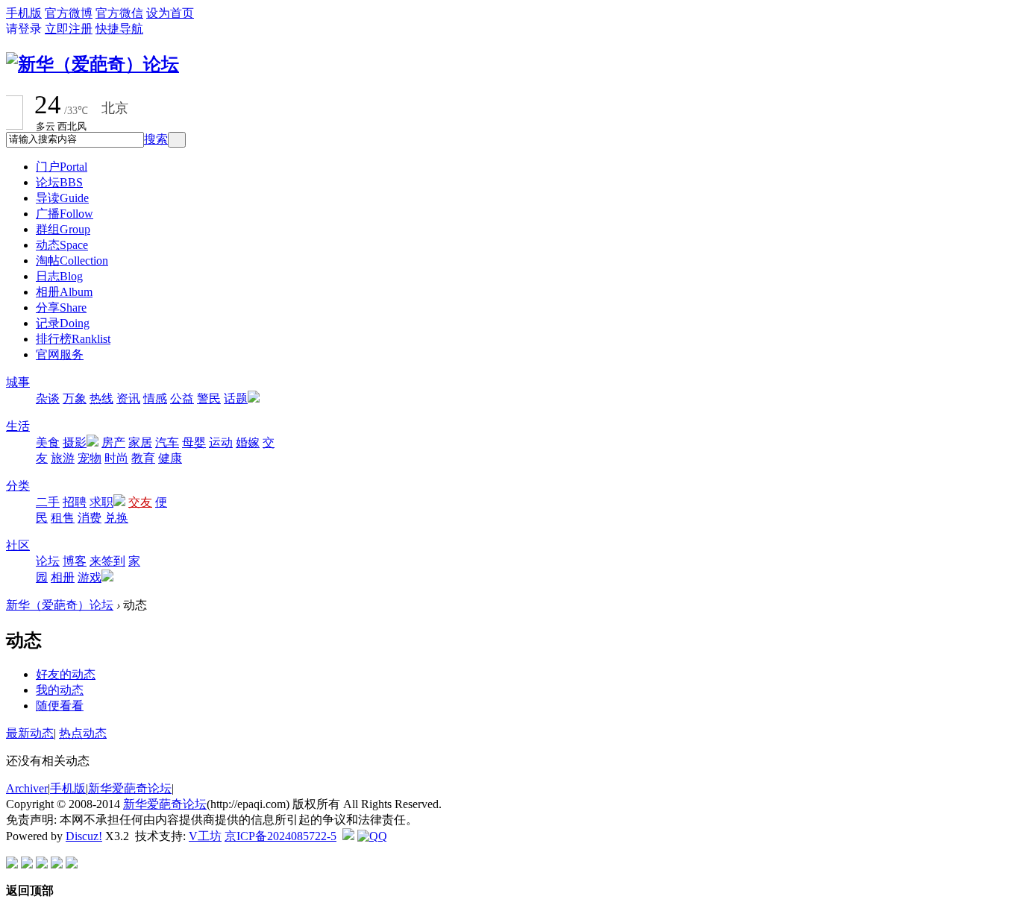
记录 (63, 323)
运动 (221, 442)
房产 (113, 442)
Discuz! (84, 836)
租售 (63, 517)
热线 (101, 398)
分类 (18, 485)
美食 (48, 442)
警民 (209, 398)
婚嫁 (248, 442)
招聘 (75, 502)
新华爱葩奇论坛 (130, 788)
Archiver (27, 788)
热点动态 (83, 733)
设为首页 (170, 13)
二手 (48, 502)
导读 (62, 198)
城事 (18, 382)
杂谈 (48, 398)
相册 (64, 292)
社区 (18, 545)
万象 (75, 398)
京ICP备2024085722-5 (280, 836)
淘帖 (72, 260)
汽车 (167, 442)
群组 (63, 229)
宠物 (89, 458)
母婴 (194, 442)
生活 (18, 426)
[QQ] (372, 836)
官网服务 (60, 354)
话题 (236, 398)
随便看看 (60, 705)
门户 (61, 166)
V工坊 (205, 836)
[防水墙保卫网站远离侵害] (348, 836)
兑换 (116, 517)
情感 (155, 398)
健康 (170, 458)
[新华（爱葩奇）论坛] (92, 64)
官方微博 (69, 13)
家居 (140, 442)
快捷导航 (119, 28)
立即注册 (69, 28)
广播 (64, 213)
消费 (89, 517)
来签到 (107, 561)
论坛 (59, 182)
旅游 (63, 458)
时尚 (116, 458)
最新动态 (30, 733)
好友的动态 (65, 674)
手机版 (24, 13)
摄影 (75, 442)
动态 (62, 245)
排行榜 (73, 338)
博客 (75, 561)
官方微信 (119, 13)
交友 (140, 502)
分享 (61, 307)
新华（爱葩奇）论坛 (59, 605)
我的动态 (60, 690)
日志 (59, 276)
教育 (143, 458)
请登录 (24, 28)
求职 (101, 502)
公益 (182, 398)
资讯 (128, 398)
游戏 (89, 577)
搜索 (156, 139)
